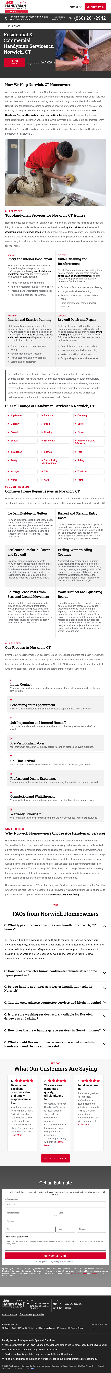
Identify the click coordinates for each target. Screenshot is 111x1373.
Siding (80, 460)
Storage (14, 471)
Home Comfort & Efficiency (85, 442)
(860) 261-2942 (90, 18)
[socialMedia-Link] (94, 1329)
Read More (16, 1135)
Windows (82, 471)
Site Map (81, 1366)
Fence (80, 432)
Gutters (14, 440)
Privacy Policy (97, 1273)
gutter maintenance (76, 227)
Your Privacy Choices (22, 1368)
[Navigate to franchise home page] (16, 6)
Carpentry (82, 415)
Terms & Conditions (79, 1273)
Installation (16, 452)
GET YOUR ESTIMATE (55, 1256)
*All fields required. (12, 1199)
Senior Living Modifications (49, 461)
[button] (55, 928)
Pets (79, 452)
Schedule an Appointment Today (62, 894)
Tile (46, 471)
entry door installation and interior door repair (29, 272)
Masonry (15, 423)
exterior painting (13, 232)
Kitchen (48, 452)
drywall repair (34, 232)
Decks (47, 423)
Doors (80, 423)
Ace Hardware (9, 1314)
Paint (80, 480)
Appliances (16, 415)
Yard (46, 480)
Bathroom (49, 415)
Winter (14, 480)
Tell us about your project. (17, 1237)
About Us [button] (74, 7)
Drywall (14, 432)
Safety (14, 460)
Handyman (49, 440)
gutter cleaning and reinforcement (75, 276)
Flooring (48, 432)
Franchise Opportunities (32, 1314)
